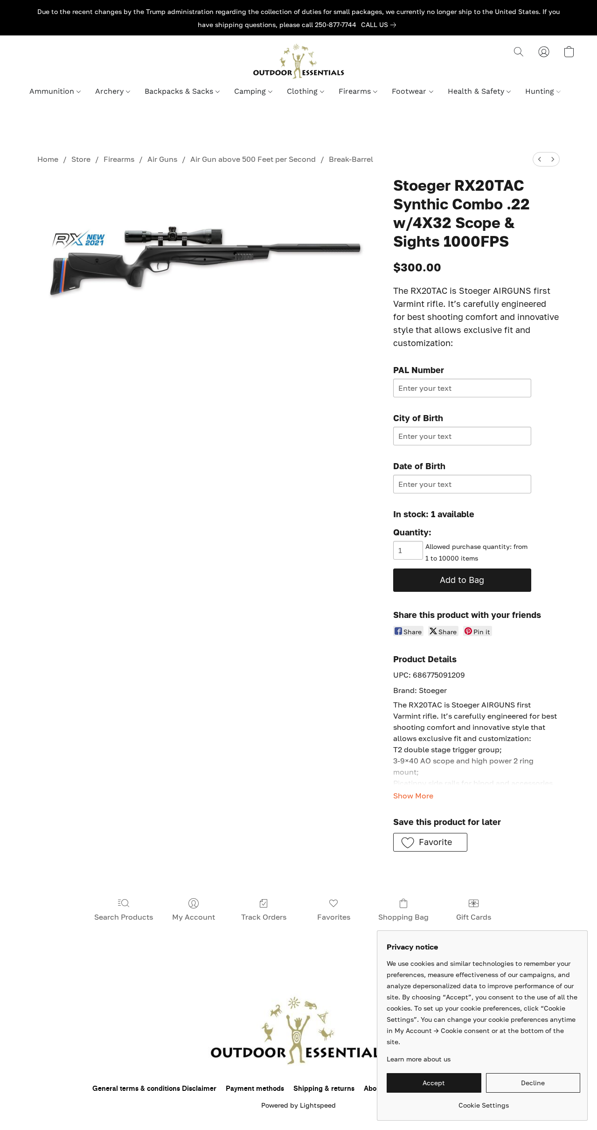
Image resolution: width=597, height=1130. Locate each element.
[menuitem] (539, 159)
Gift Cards (473, 917)
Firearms (356, 91)
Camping (251, 91)
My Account (193, 917)
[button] (298, 61)
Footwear (410, 91)
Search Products (123, 917)
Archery (110, 91)
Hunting (540, 91)
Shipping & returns (323, 1089)
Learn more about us (419, 1059)
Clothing (303, 91)
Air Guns (162, 159)
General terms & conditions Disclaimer (154, 1089)
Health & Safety (477, 91)
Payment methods (255, 1089)
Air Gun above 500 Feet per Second (253, 159)
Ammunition (52, 91)
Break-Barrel (351, 159)
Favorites (333, 917)
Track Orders (263, 917)
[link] (380, 24)
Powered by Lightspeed (298, 1105)
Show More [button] (413, 795)
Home (47, 159)
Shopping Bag (403, 917)
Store (80, 159)
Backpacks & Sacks (180, 91)
